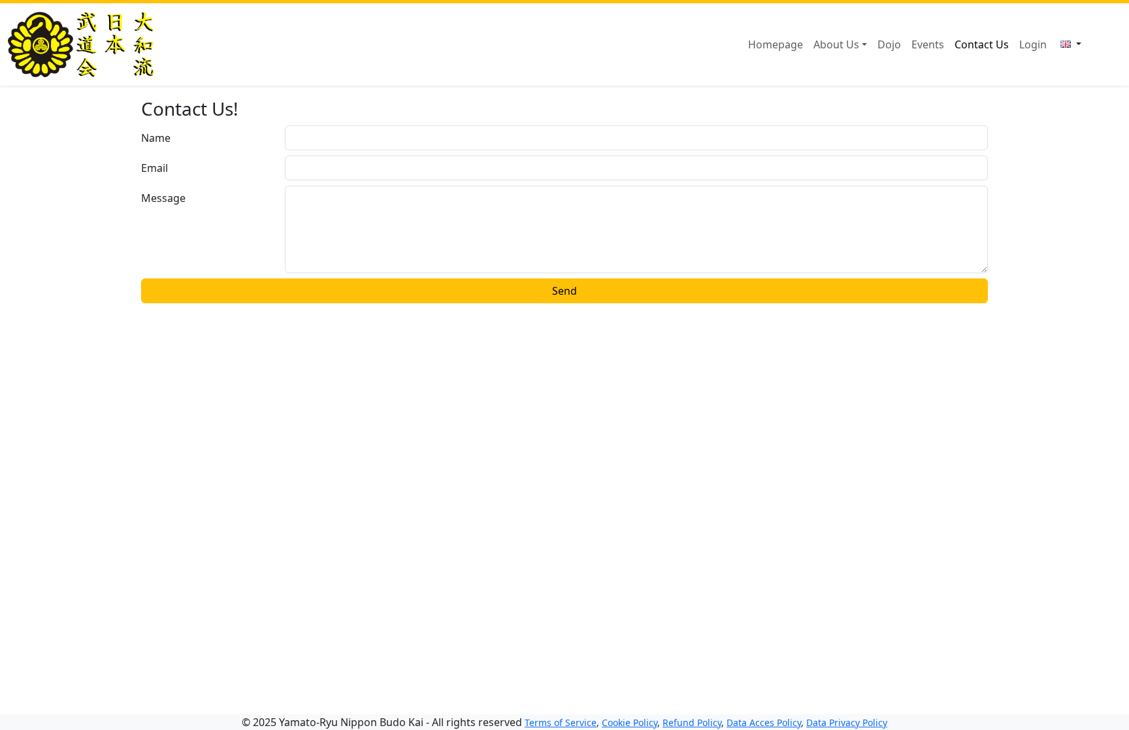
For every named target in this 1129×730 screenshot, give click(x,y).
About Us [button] (836, 44)
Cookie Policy (629, 722)
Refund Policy (692, 722)
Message (163, 198)
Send (564, 291)
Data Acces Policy (764, 722)
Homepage (775, 44)
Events (927, 44)
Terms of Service (561, 722)
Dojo (889, 44)
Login (1033, 44)
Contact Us (982, 44)
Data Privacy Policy (846, 722)
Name (156, 138)
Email (154, 168)
